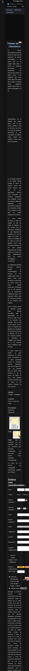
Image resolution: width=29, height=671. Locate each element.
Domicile (9, 10)
